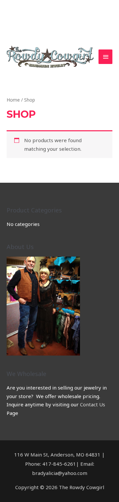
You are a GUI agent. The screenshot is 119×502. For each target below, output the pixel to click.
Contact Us (92, 404)
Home (13, 100)
